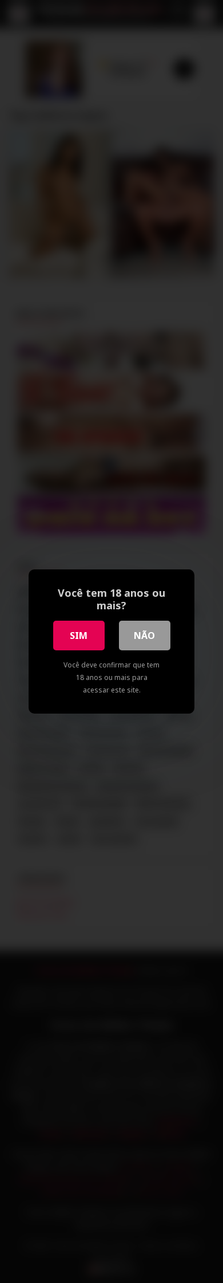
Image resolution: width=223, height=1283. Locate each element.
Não (144, 635)
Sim (78, 635)
